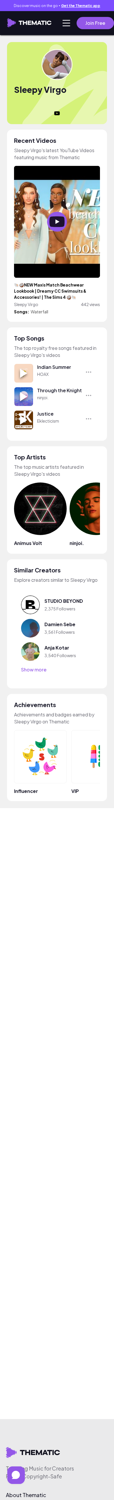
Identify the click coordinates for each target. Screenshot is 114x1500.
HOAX (43, 374)
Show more (33, 670)
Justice (45, 414)
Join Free (95, 23)
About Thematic (26, 1495)
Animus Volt (28, 543)
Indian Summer (54, 367)
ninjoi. (43, 397)
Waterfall (39, 311)
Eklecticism (48, 420)
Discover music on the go (57, 6)
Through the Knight (59, 390)
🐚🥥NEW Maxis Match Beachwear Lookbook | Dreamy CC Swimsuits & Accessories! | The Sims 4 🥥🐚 (50, 291)
